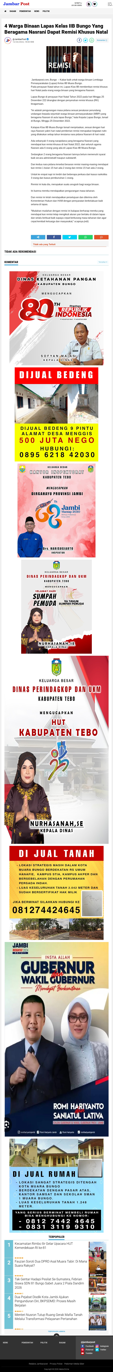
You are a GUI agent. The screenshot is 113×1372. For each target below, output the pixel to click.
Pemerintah (25, 11)
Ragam (13, 11)
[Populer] (94, 4)
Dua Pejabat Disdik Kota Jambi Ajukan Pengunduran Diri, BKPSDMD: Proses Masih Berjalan (45, 1301)
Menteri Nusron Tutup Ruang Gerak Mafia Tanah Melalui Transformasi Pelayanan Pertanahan (48, 1317)
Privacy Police (56, 1364)
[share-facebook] (79, 40)
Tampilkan (102, 262)
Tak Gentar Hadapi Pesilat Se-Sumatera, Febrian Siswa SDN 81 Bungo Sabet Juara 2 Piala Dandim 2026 (49, 1283)
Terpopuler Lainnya (56, 1331)
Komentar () (102, 40)
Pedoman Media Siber (74, 1364)
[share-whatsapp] (91, 40)
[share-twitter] (85, 40)
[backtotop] (56, 1336)
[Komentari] (101, 237)
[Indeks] (89, 4)
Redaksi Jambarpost (38, 1364)
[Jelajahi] (109, 4)
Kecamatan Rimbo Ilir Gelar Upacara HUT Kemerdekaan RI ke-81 (44, 1246)
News (36, 11)
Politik (46, 11)
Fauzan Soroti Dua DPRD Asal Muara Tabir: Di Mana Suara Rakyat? (51, 1264)
